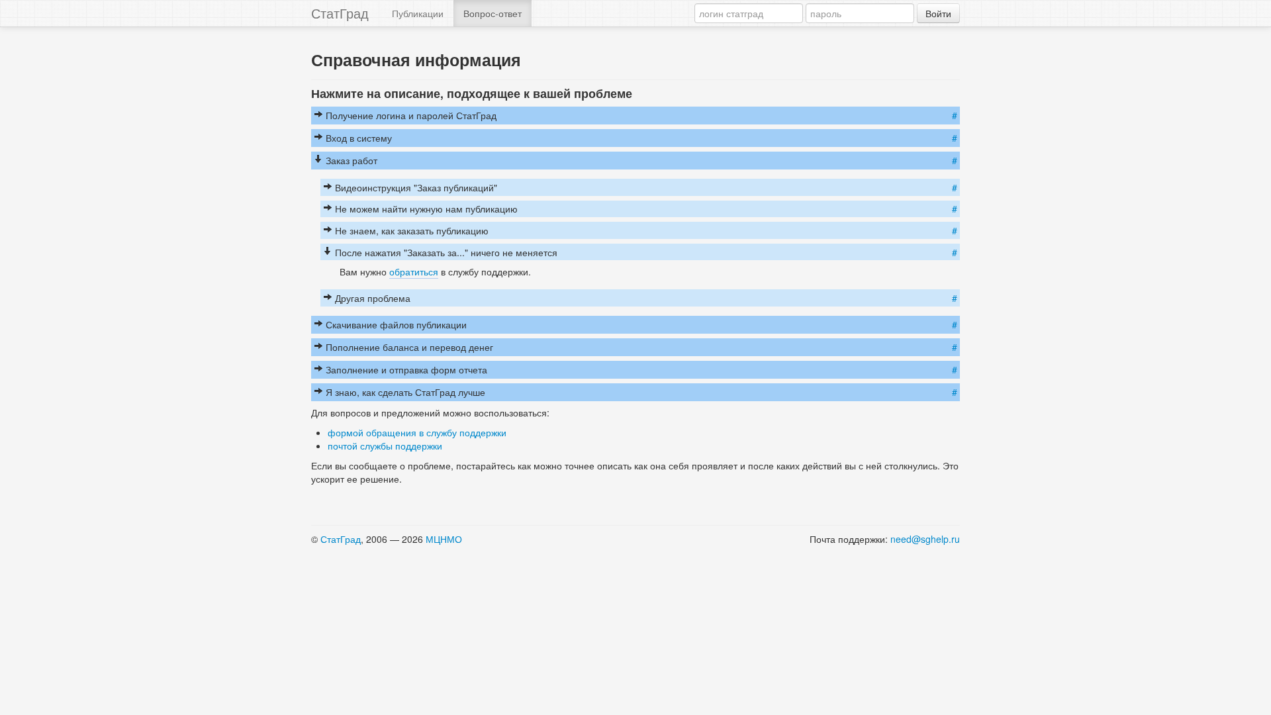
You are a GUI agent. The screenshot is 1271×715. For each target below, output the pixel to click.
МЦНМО (444, 539)
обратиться (413, 271)
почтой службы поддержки (385, 445)
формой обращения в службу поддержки (417, 432)
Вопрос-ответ (492, 13)
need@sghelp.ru (925, 539)
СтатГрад (340, 13)
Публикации (418, 13)
